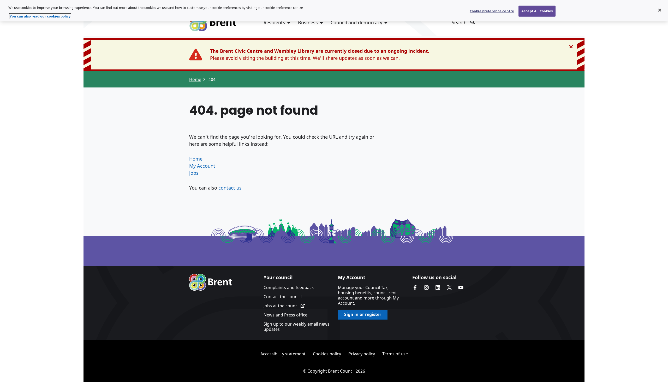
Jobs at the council (282, 305)
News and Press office (285, 315)
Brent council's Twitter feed (449, 287)
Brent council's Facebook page (415, 287)
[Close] (659, 10)
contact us (230, 188)
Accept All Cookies (537, 11)
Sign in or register (362, 314)
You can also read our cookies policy (40, 16)
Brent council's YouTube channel (460, 287)
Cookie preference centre (492, 11)
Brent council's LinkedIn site (437, 287)
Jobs (194, 173)
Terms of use (395, 354)
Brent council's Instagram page (426, 287)
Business (308, 22)
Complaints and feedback (289, 287)
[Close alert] (571, 46)
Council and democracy (356, 22)
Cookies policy (327, 354)
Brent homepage (210, 282)
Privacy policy (361, 354)
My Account (202, 166)
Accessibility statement (283, 354)
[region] (334, 10)
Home (195, 79)
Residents (274, 22)
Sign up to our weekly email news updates (297, 326)
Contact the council (283, 296)
